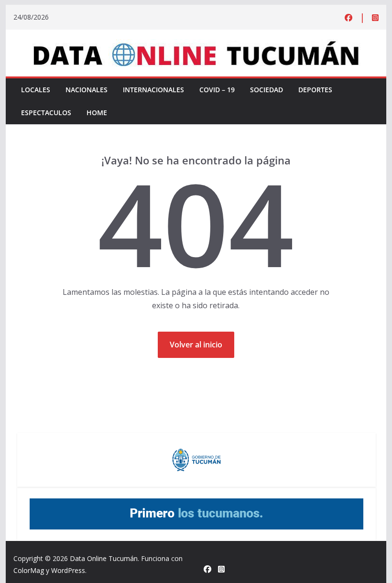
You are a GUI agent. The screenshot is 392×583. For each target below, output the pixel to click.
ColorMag (28, 570)
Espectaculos (46, 112)
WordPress (68, 570)
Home (97, 112)
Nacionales (86, 89)
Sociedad (266, 89)
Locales (35, 89)
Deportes (315, 89)
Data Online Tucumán (104, 558)
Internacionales (153, 89)
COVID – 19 (217, 89)
